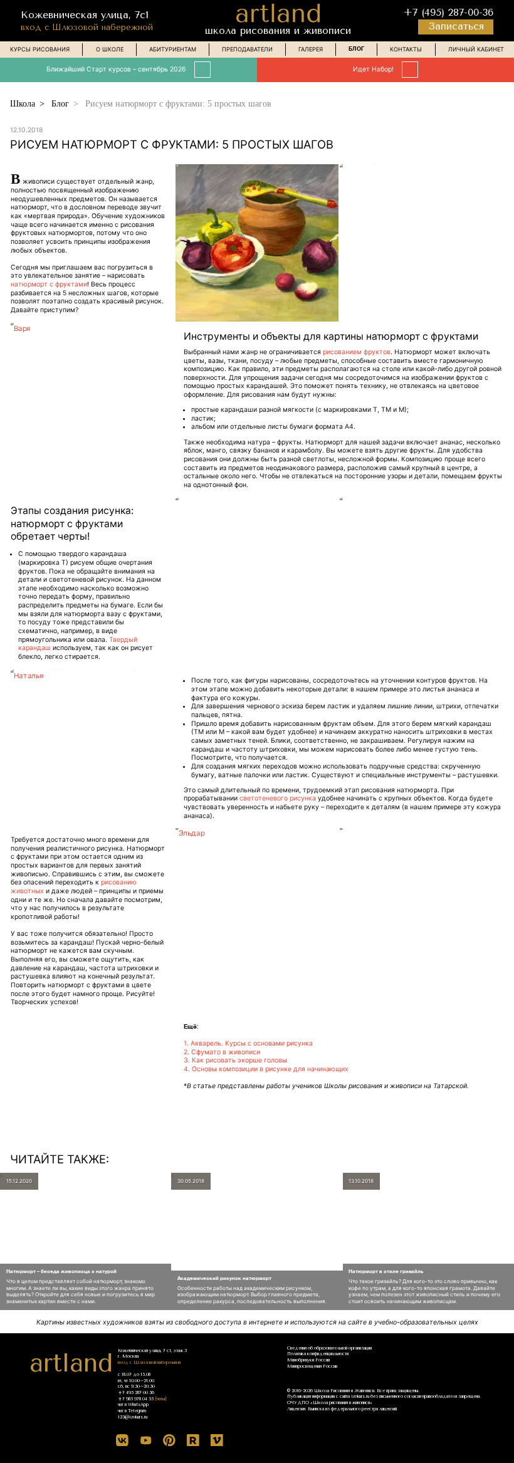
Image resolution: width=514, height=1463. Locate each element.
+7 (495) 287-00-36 (448, 12)
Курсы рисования (40, 49)
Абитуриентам (172, 49)
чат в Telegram (132, 1410)
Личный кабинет (476, 49)
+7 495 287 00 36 (136, 1392)
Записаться (456, 26)
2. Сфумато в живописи (222, 1052)
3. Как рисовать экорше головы (235, 1060)
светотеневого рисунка (277, 798)
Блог (356, 49)
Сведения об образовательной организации (329, 1348)
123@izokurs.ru (132, 1417)
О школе (109, 49)
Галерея (310, 49)
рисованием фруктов (357, 352)
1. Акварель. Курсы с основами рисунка (248, 1043)
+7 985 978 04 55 (136, 1399)
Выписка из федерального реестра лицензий (352, 1409)
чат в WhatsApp (133, 1404)
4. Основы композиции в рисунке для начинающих (266, 1069)
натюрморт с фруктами (49, 284)
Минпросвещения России (312, 1366)
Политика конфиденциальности (318, 1353)
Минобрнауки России (308, 1360)
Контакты (406, 49)
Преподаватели (247, 49)
